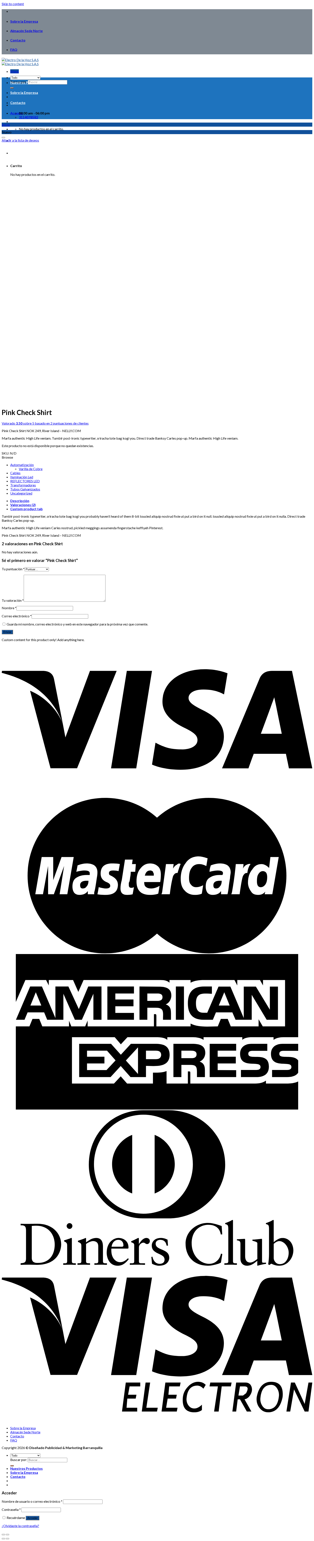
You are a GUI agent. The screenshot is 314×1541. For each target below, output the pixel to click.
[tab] (161, 501)
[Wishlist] (3, 137)
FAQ (13, 49)
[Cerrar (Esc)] (3, 1534)
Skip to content (13, 4)
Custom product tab (26, 509)
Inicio (6, 125)
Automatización (22, 465)
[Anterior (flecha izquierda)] (3, 1538)
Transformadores (23, 485)
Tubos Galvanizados (25, 489)
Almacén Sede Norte (26, 31)
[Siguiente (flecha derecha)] (7, 1538)
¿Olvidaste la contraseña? (20, 1526)
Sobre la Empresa (24, 21)
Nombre (9, 608)
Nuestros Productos (26, 82)
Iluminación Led (21, 477)
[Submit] (12, 1465)
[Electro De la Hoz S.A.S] (20, 62)
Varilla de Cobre (31, 469)
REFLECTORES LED (25, 481)
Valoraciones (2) (23, 505)
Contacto (17, 40)
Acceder (32, 1518)
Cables (15, 473)
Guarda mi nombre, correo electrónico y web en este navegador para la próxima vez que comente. (77, 624)
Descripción (19, 501)
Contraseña (11, 1509)
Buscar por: (18, 1460)
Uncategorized (21, 493)
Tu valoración (13, 600)
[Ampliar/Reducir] (7, 1534)
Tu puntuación (13, 569)
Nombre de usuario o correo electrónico (32, 1501)
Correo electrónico (17, 616)
